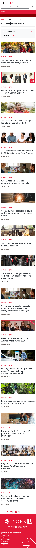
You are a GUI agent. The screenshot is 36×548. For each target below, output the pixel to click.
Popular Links (14, 7)
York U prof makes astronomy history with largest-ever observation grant (15, 498)
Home (2, 19)
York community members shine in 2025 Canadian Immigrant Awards (17, 151)
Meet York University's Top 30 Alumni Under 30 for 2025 (15, 339)
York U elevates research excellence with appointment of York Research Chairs (18, 213)
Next (27, 511)
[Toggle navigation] (3, 15)
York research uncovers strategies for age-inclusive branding (17, 121)
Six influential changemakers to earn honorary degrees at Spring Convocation (16, 275)
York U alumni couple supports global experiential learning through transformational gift (15, 308)
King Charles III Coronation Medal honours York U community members (17, 466)
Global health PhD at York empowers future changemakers (16, 181)
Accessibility (4, 543)
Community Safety (5, 539)
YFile (3, 12)
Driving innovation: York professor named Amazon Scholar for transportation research (17, 371)
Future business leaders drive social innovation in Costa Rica (18, 402)
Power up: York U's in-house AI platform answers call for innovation (15, 433)
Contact (3, 533)
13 (23, 511)
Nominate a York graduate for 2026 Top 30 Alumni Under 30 (17, 91)
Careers (3, 544)
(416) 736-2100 (5, 535)
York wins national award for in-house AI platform (16, 244)
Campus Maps (4, 537)
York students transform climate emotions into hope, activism (16, 61)
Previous (9, 511)
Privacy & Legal (5, 541)
